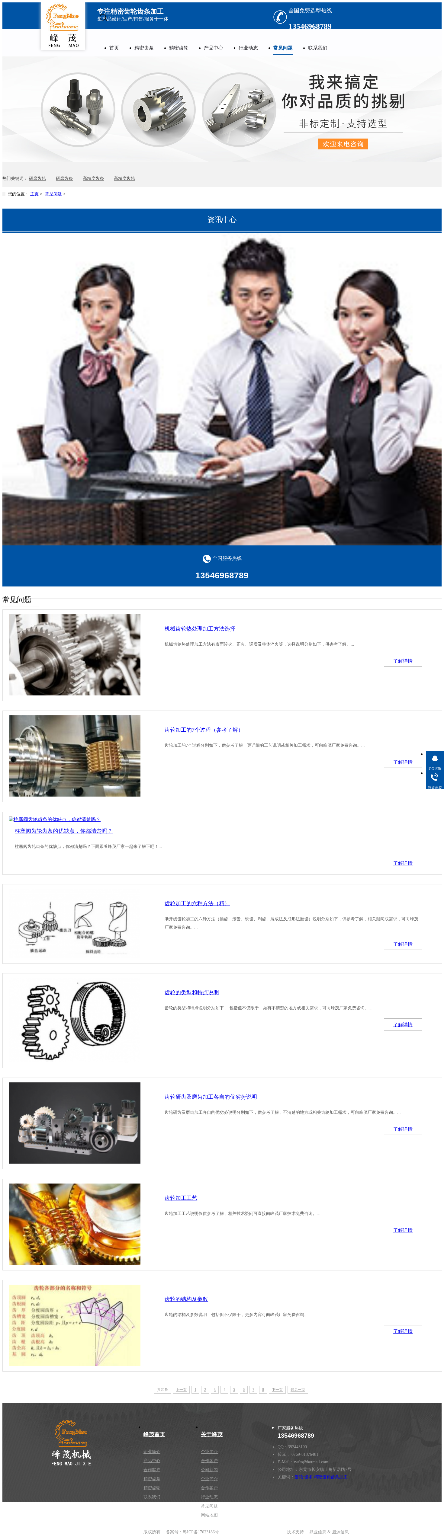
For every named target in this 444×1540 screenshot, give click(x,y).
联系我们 (317, 47)
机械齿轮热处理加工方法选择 (200, 629)
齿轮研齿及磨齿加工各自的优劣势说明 (211, 1097)
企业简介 (151, 1451)
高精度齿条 (93, 178)
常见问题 (283, 47)
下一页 (277, 1390)
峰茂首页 (154, 1434)
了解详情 (403, 660)
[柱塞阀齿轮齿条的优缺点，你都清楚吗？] (74, 819)
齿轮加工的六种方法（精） (197, 903)
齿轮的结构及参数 (186, 1299)
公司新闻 (209, 1470)
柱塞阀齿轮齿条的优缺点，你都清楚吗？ (64, 831)
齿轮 (298, 1477)
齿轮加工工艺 (181, 1198)
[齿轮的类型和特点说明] (74, 1020)
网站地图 (209, 1515)
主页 (34, 194)
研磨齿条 (64, 178)
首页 (114, 47)
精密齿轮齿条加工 (331, 1477)
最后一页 (298, 1390)
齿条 (308, 1477)
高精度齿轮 (124, 178)
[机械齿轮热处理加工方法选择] (74, 654)
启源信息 (340, 1532)
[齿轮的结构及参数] (74, 1325)
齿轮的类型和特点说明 (192, 992)
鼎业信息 (317, 1532)
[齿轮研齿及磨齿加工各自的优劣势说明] (74, 1123)
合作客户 (151, 1470)
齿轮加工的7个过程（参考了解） (204, 730)
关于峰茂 (212, 1434)
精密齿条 (144, 47)
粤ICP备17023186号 (201, 1532)
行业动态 (248, 47)
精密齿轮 (178, 47)
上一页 (181, 1390)
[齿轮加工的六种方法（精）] (74, 923)
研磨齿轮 (37, 178)
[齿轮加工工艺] (74, 1224)
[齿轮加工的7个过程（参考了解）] (74, 756)
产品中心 (213, 47)
